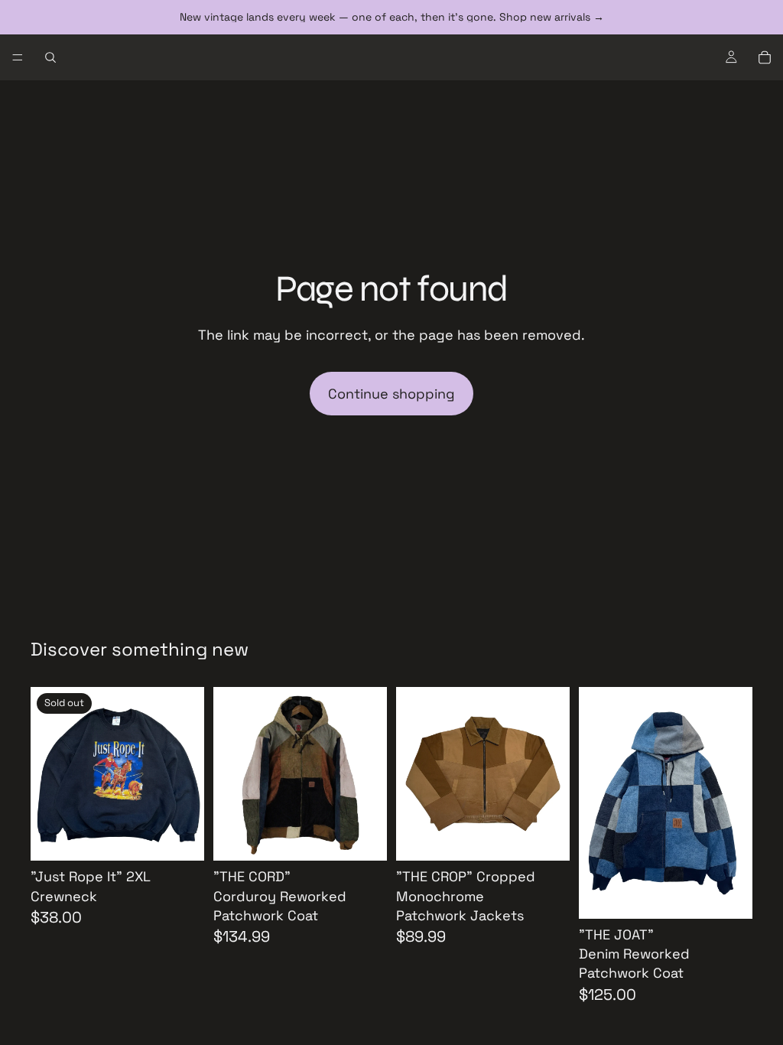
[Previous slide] (47, 774)
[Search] (50, 57)
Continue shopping (391, 393)
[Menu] (17, 57)
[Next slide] (187, 774)
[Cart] (764, 57)
